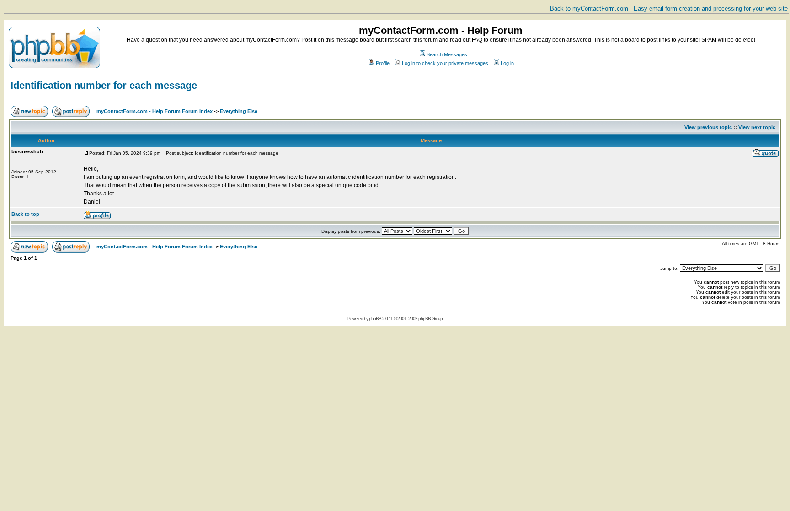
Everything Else (238, 111)
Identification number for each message (104, 85)
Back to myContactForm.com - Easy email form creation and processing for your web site (669, 8)
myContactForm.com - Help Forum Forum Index (154, 111)
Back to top (25, 214)
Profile (383, 63)
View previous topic (708, 127)
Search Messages (447, 54)
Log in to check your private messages (445, 63)
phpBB (375, 318)
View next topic (756, 127)
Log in (507, 63)
